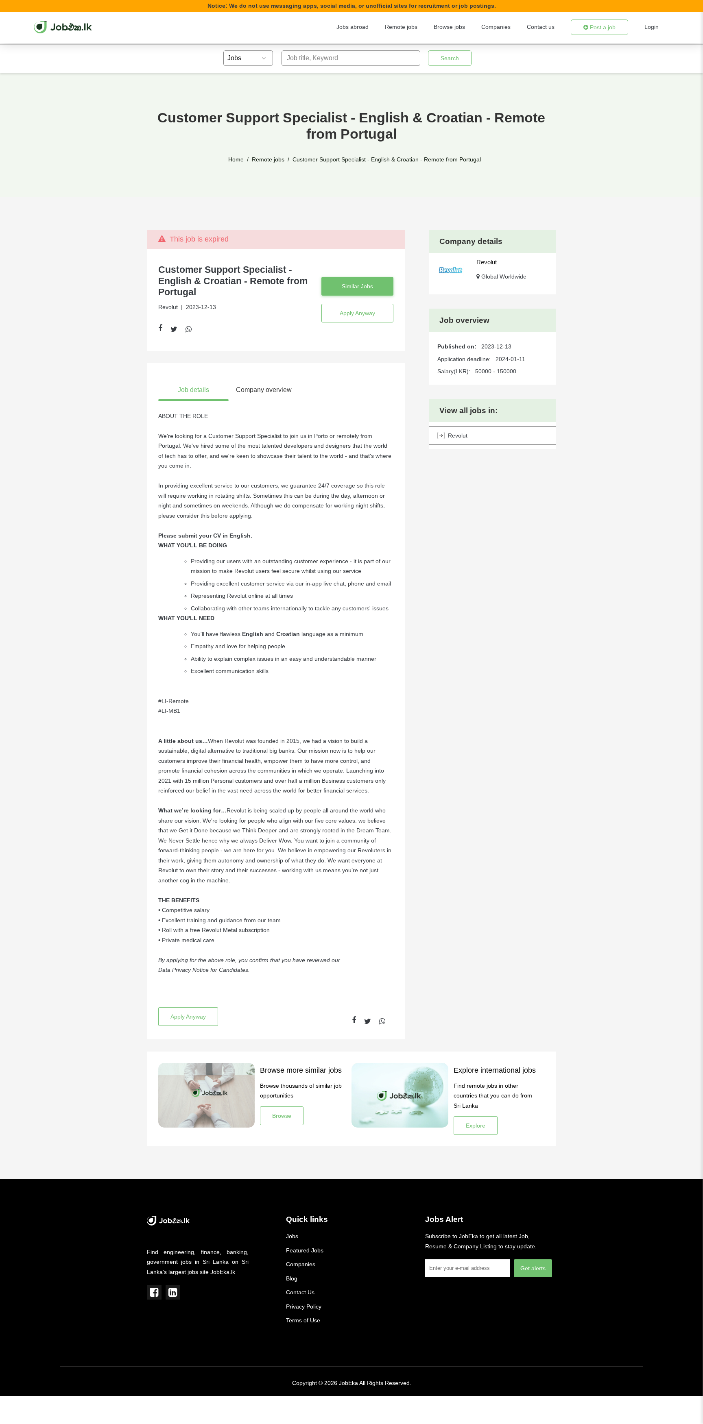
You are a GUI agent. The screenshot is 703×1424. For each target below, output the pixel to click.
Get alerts (533, 1268)
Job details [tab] (193, 389)
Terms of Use (303, 1320)
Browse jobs (449, 27)
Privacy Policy (303, 1306)
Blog (291, 1278)
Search (450, 58)
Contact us (541, 27)
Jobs (292, 1236)
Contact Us (300, 1292)
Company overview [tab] (264, 389)
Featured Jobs (304, 1250)
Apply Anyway (357, 313)
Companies (496, 27)
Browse (281, 1116)
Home (236, 159)
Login (651, 27)
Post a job (602, 27)
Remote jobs (401, 27)
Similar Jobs (357, 286)
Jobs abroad (352, 27)
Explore (475, 1125)
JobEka (348, 1383)
